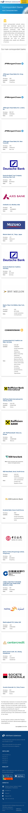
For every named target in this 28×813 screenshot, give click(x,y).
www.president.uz (6, 754)
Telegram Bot (8, 796)
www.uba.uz (5, 760)
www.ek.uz (4, 762)
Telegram (7, 793)
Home (4, 10)
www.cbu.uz (5, 756)
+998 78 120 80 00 (9, 798)
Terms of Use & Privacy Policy (7, 809)
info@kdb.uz (8, 790)
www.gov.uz (5, 758)
